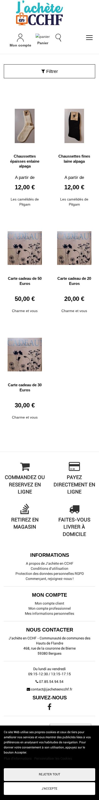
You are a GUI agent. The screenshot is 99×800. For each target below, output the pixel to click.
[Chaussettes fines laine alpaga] (74, 124)
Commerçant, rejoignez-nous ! (50, 579)
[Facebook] (49, 708)
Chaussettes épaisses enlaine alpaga (24, 161)
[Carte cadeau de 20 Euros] (74, 246)
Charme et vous (25, 311)
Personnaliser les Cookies (53, 758)
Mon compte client (49, 603)
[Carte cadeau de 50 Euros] (25, 246)
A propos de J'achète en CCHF (49, 563)
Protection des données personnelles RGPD (49, 574)
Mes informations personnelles (49, 613)
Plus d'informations (18, 758)
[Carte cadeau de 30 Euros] (25, 353)
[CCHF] (49, 12)
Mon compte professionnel (49, 608)
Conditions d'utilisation (49, 568)
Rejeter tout (49, 774)
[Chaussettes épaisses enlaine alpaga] (25, 124)
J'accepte (49, 788)
